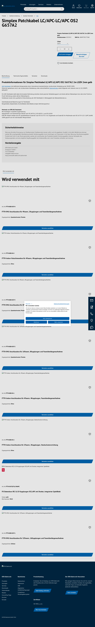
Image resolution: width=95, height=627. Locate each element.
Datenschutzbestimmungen (61, 304)
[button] (29, 304)
